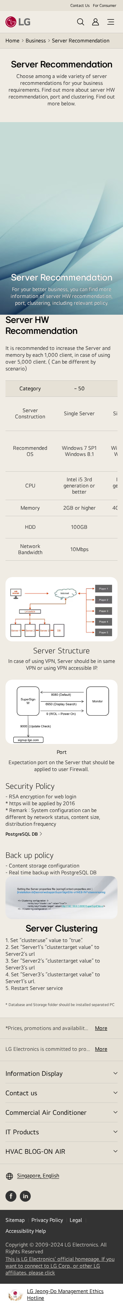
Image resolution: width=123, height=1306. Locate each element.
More (101, 1028)
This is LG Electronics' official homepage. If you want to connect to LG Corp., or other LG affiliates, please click (59, 1266)
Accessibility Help (25, 1231)
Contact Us (80, 5)
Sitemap (15, 1220)
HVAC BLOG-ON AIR (35, 1151)
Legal (76, 1220)
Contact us (21, 1093)
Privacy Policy (47, 1220)
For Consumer (104, 5)
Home (12, 40)
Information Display (34, 1073)
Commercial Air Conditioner (45, 1112)
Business (36, 40)
